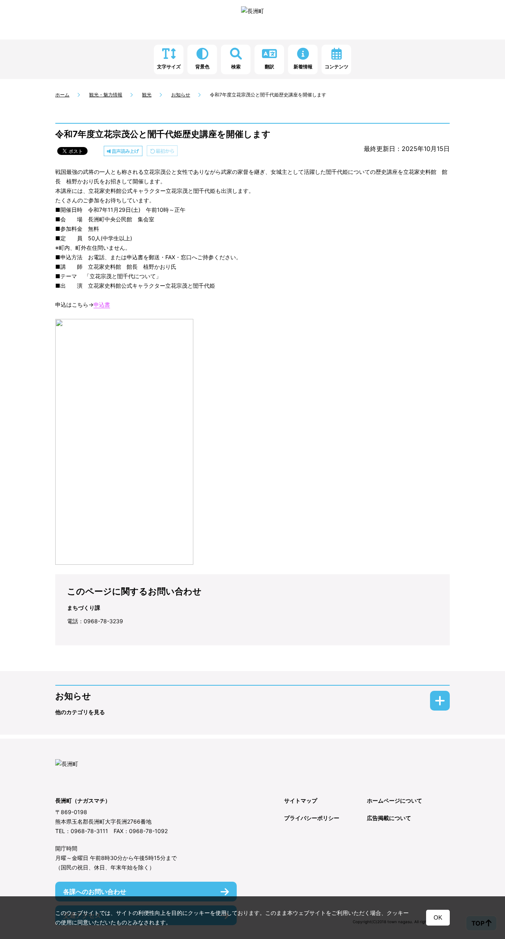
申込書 (102, 304)
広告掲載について (389, 818)
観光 (147, 95)
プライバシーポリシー (311, 818)
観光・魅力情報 (105, 95)
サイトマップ (300, 800)
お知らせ (180, 95)
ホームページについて (394, 800)
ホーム (62, 95)
